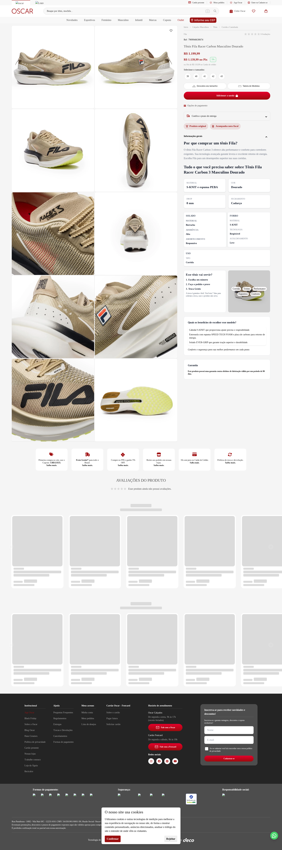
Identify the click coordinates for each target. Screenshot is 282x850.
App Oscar (238, 2)
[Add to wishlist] (171, 31)
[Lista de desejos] (253, 11)
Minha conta (87, 712)
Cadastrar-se (229, 758)
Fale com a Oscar (168, 727)
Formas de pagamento (63, 742)
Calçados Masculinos (200, 27)
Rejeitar (170, 838)
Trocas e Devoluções (62, 730)
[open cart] (266, 11)
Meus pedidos (218, 2)
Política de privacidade (35, 742)
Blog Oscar (29, 730)
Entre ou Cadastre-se (259, 2)
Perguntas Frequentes (63, 712)
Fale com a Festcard (168, 747)
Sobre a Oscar (30, 724)
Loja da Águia (31, 765)
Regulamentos (59, 718)
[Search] (215, 11)
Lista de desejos (88, 724)
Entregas (57, 724)
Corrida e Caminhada (230, 27)
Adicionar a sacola (225, 95)
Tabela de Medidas (251, 86)
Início (186, 27)
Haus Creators (30, 736)
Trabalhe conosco (32, 759)
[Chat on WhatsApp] (274, 836)
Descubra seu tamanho (207, 86)
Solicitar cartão (113, 724)
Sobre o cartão (113, 712)
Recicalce (28, 771)
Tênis (215, 27)
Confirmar (113, 838)
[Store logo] (22, 11)
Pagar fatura (112, 718)
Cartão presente (198, 2)
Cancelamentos (60, 736)
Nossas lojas (30, 754)
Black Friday (30, 718)
